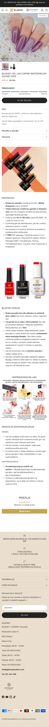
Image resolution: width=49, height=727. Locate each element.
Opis (4, 109)
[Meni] (2, 10)
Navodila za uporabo (10, 131)
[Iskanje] (7, 10)
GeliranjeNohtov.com (14, 719)
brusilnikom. (16, 475)
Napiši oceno (24, 511)
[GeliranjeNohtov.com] (24, 10)
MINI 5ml (29, 325)
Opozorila (6, 137)
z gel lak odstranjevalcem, (23, 472)
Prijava (24, 615)
